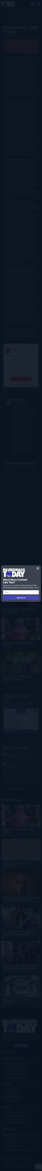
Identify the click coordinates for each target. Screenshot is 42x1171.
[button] (38, 568)
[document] (21, 585)
